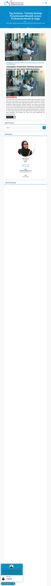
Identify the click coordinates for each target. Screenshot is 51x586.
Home (24, 21)
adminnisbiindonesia (13, 55)
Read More (9, 117)
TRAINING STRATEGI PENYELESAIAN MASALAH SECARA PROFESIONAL (25, 63)
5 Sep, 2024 (10, 57)
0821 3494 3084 (25, 166)
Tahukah (8, 99)
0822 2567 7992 (25, 164)
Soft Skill (10, 59)
